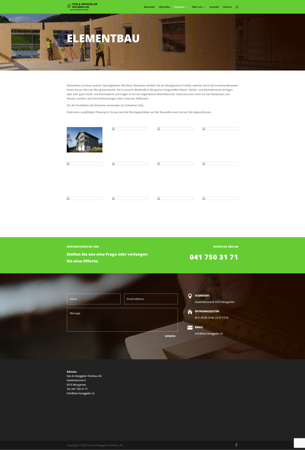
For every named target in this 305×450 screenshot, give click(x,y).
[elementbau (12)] (84, 151)
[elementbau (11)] (220, 199)
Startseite (149, 7)
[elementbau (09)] (220, 129)
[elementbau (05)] (175, 129)
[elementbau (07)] (84, 199)
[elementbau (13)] (130, 199)
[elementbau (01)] (130, 164)
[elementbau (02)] (130, 129)
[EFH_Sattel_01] (175, 164)
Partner (227, 7)
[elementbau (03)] (84, 164)
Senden (170, 336)
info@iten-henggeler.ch (81, 393)
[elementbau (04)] (220, 164)
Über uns (197, 7)
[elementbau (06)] (175, 199)
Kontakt (214, 7)
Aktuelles (164, 7)
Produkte (179, 7)
